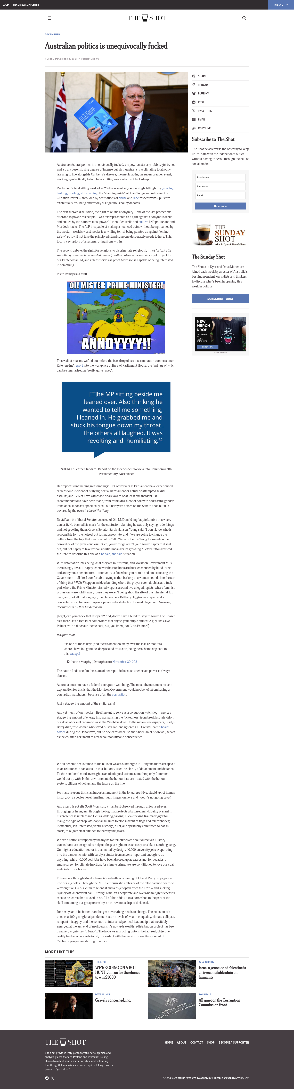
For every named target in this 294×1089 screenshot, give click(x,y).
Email (201, 119)
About (181, 1042)
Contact (196, 1042)
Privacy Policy (239, 1078)
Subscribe (220, 206)
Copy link (204, 128)
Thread (202, 85)
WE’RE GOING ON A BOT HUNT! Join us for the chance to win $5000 (117, 972)
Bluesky (203, 93)
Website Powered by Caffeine (204, 1078)
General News (90, 59)
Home (169, 1042)
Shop (211, 1042)
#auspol (74, 654)
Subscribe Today (220, 298)
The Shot (279, 5)
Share (201, 76)
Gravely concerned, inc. (113, 1001)
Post (200, 102)
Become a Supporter (26, 5)
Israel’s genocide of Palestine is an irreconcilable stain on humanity (222, 972)
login (6, 5)
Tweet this (204, 111)
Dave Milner (52, 34)
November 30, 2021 (125, 662)
